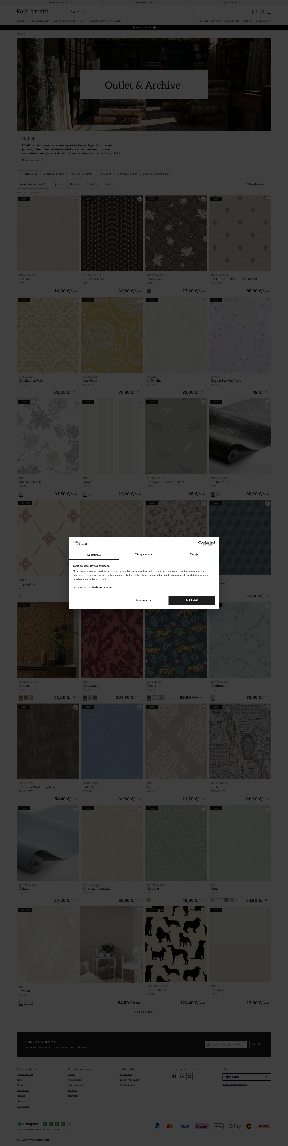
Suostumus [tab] (94, 554)
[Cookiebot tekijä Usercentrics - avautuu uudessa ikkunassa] (200, 543)
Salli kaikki (192, 600)
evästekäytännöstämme (98, 587)
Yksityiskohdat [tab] (144, 554)
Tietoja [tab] (194, 554)
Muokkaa (141, 600)
